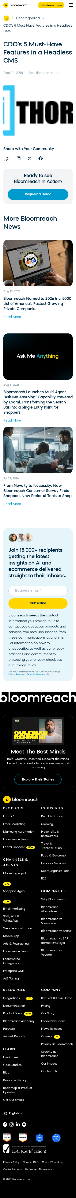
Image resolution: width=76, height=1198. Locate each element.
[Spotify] (24, 1125)
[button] (19, 159)
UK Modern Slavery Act (38, 1169)
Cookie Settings (12, 1169)
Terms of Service (35, 674)
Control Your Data (52, 1162)
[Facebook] (5, 1125)
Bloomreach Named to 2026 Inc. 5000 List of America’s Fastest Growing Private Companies (37, 304)
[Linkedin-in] (18, 1125)
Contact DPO (31, 1162)
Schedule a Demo (51, 5)
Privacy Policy (15, 674)
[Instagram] (11, 1125)
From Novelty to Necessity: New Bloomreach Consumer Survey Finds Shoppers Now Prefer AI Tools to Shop (37, 491)
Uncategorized (28, 18)
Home (6, 18)
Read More (12, 317)
